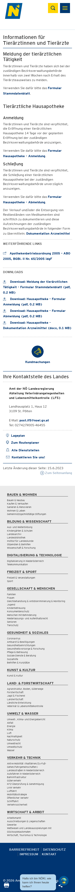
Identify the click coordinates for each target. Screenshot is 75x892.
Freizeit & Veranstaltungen (21, 577)
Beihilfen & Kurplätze (18, 662)
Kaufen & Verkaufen (17, 503)
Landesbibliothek (16, 537)
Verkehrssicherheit (17, 804)
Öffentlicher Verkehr (18, 797)
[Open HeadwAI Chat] (64, 881)
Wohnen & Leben (16, 510)
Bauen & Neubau (16, 500)
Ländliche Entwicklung (19, 702)
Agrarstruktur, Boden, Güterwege (25, 688)
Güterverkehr (14, 780)
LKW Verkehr (14, 787)
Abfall (10, 722)
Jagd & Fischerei (16, 695)
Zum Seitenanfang (58, 473)
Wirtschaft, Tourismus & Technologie (27, 835)
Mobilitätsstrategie (17, 794)
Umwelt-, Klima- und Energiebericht (26, 719)
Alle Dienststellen (25, 450)
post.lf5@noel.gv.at (34, 420)
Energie (11, 726)
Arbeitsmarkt (14, 817)
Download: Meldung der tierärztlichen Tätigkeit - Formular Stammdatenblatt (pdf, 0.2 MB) (37, 287)
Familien (11, 594)
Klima (10, 729)
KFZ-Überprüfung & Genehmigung (25, 783)
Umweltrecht (14, 743)
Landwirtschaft (15, 699)
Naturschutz (13, 739)
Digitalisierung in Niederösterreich (25, 560)
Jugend (11, 604)
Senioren (12, 621)
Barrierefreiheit (24, 849)
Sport (10, 581)
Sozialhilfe (12, 659)
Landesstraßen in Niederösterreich (25, 770)
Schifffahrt (12, 801)
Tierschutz (12, 625)
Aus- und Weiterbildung (19, 527)
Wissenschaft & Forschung (21, 547)
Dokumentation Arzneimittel (48, 233)
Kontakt (49, 854)
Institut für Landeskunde (20, 540)
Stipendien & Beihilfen (19, 544)
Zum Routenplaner (25, 442)
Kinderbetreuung (16, 607)
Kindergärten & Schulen (20, 530)
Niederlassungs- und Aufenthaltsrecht (27, 618)
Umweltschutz (14, 746)
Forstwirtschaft (15, 692)
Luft (9, 732)
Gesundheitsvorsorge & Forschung (26, 648)
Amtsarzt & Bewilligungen (21, 641)
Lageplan (18, 435)
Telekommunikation (17, 564)
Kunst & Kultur (15, 675)
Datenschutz (54, 849)
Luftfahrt (12, 790)
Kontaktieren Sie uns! (28, 457)
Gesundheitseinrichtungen (21, 645)
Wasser (11, 750)
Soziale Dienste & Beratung (21, 655)
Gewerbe (11, 824)
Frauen (10, 597)
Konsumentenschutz (18, 611)
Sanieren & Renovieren (19, 507)
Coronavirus (13, 638)
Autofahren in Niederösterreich (23, 773)
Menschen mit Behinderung (21, 614)
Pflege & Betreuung (17, 652)
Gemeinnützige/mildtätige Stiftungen (26, 514)
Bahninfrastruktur (16, 777)
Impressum (29, 854)
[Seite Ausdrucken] (6, 886)
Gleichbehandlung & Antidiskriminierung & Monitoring (36, 601)
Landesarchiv (14, 534)
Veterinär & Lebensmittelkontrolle (25, 706)
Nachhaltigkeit (14, 736)
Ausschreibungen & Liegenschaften (26, 821)
